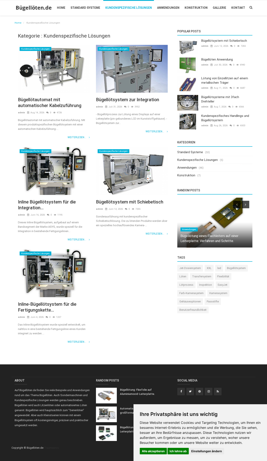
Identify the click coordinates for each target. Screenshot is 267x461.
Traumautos (51, 447)
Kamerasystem (218, 293)
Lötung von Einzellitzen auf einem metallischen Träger (224, 80)
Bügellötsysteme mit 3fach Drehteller (220, 99)
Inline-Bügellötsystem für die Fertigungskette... (47, 307)
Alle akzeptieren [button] (153, 451)
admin (21, 112)
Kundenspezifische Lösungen (128, 7)
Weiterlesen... (77, 137)
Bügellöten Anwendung (217, 59)
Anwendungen (168, 7)
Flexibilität (223, 276)
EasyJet (222, 284)
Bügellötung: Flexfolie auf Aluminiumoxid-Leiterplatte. (137, 391)
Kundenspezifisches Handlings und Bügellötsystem (225, 118)
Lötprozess (186, 284)
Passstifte (213, 301)
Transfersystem (201, 276)
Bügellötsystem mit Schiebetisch (129, 202)
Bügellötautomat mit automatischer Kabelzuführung (49, 102)
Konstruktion (196, 7)
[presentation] (237, 204)
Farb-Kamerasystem (191, 293)
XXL (209, 268)
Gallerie (219, 7)
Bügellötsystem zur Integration (127, 99)
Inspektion (205, 284)
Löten (182, 276)
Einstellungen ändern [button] (206, 451)
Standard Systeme (85, 7)
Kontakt (238, 7)
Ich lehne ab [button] (178, 451)
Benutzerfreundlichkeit (193, 309)
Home (61, 7)
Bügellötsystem (236, 268)
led (219, 268)
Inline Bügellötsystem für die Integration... (47, 204)
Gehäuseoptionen (190, 301)
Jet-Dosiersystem (190, 268)
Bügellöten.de (34, 7)
